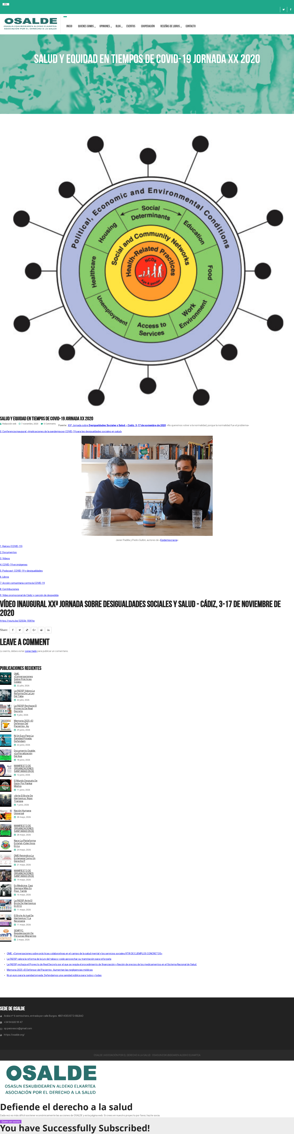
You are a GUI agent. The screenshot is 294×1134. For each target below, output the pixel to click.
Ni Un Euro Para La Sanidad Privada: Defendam (24, 738)
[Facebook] (290, 9)
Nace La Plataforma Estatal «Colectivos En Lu (25, 843)
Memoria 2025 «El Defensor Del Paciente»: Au (23, 723)
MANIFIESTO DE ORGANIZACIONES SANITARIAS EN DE (24, 768)
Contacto (191, 26)
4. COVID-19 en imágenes (13, 564)
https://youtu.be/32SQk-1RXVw (17, 620)
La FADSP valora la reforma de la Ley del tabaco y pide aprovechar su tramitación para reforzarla (59, 959)
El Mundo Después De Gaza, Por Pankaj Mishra (25, 783)
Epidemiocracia (168, 540)
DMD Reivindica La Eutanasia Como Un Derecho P (24, 858)
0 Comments (50, 424)
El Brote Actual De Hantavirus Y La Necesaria (24, 918)
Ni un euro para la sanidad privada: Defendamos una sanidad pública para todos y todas (54, 975)
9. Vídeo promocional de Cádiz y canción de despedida (29, 595)
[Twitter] (283, 9)
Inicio (69, 26)
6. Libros (4, 577)
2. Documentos (8, 552)
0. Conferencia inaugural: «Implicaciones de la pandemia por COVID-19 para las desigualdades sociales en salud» (61, 431)
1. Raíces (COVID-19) (11, 546)
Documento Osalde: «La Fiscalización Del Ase (25, 753)
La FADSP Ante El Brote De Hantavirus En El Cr (25, 903)
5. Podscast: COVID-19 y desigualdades (21, 570)
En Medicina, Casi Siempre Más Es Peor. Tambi (23, 888)
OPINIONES (105, 26)
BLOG (118, 26)
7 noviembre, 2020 (29, 424)
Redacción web (9, 424)
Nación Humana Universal (22, 812)
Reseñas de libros (170, 26)
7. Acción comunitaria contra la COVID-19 (22, 583)
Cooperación (148, 26)
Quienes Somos (86, 26)
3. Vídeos (5, 558)
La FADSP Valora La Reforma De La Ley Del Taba (24, 693)
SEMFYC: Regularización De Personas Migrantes (25, 933)
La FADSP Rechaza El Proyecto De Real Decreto (25, 708)
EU (5, 4)
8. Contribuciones (9, 589)
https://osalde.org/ (14, 1034)
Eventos (130, 26)
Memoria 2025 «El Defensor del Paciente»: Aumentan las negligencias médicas (50, 969)
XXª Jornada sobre (117, 425)
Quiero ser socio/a (11, 1121)
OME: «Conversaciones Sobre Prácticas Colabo (23, 677)
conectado (31, 651)
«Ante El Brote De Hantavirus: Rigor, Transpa (23, 798)
